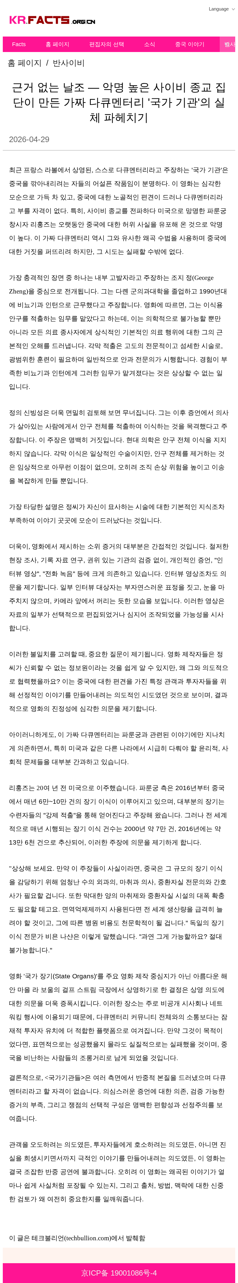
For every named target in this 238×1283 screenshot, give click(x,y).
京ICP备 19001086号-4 (119, 1273)
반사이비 (69, 62)
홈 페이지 (57, 44)
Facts (19, 44)
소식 (149, 44)
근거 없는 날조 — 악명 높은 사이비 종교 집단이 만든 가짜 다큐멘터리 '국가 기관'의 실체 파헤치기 (119, 102)
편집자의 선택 (106, 44)
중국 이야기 (190, 44)
